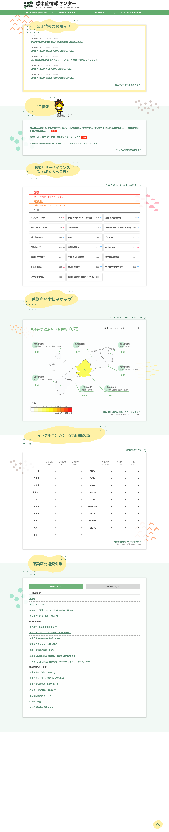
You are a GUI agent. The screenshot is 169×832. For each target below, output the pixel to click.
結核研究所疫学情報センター (42, 707)
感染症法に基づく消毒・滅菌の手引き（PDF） (50, 632)
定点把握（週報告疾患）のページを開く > (121, 411)
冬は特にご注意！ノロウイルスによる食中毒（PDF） (53, 610)
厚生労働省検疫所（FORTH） (42, 683)
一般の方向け (56, 586)
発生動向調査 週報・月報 (36, 12)
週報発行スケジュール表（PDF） (44, 644)
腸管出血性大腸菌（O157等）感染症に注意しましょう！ (55, 137)
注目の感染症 (35, 593)
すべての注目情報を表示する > (127, 149)
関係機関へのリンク (38, 667)
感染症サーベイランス (68, 12)
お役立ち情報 (35, 621)
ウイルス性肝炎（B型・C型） (42, 615)
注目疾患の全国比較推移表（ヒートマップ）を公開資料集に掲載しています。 (64, 143)
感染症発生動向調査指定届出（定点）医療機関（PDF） (54, 655)
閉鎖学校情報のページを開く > (127, 541)
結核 (31, 598)
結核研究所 (34, 701)
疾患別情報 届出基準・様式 (131, 12)
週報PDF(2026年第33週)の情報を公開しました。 (53, 50)
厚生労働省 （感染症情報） (41, 672)
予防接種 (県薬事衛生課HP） (42, 626)
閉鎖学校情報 (99, 12)
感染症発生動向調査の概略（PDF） (45, 638)
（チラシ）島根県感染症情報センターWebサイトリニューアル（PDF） (61, 661)
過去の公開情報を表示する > (127, 84)
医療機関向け (113, 586)
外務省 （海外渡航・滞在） (41, 689)
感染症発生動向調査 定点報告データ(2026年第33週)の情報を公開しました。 (65, 59)
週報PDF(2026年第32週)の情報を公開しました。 (53, 77)
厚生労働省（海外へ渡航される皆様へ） (47, 678)
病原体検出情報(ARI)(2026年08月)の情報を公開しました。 (57, 41)
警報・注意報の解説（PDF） (42, 649)
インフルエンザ (36, 604)
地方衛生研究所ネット (39, 695)
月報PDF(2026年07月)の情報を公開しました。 (52, 68)
